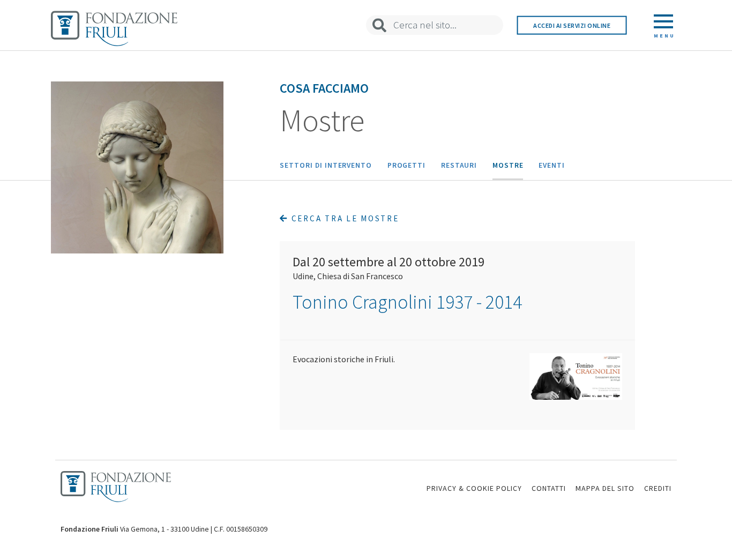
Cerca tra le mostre (343, 218)
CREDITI (657, 488)
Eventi (552, 165)
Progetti (406, 165)
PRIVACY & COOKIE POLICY (474, 488)
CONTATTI (549, 488)
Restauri (459, 165)
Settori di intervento (326, 165)
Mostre (508, 165)
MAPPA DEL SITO (605, 488)
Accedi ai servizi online (571, 25)
